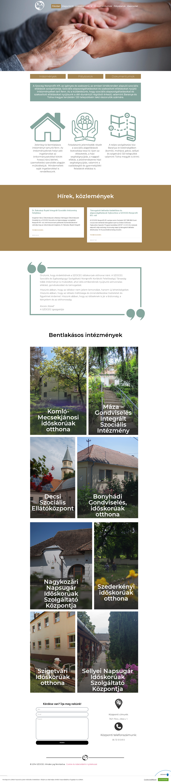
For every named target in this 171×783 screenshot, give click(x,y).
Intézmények (82, 6)
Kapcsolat (132, 6)
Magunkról (68, 6)
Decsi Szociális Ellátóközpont (53, 502)
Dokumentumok (103, 6)
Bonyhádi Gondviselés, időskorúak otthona (107, 505)
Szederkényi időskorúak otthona (116, 592)
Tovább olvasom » (38, 230)
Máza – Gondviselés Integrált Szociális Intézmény (113, 418)
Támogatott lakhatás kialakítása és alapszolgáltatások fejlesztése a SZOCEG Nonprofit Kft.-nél (114, 213)
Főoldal (56, 6)
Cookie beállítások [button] (150, 780)
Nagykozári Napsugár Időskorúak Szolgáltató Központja (61, 593)
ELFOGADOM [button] (163, 779)
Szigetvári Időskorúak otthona (53, 676)
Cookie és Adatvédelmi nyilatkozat (81, 764)
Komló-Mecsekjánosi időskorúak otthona (58, 420)
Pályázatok (120, 6)
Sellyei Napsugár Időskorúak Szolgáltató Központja (107, 679)
